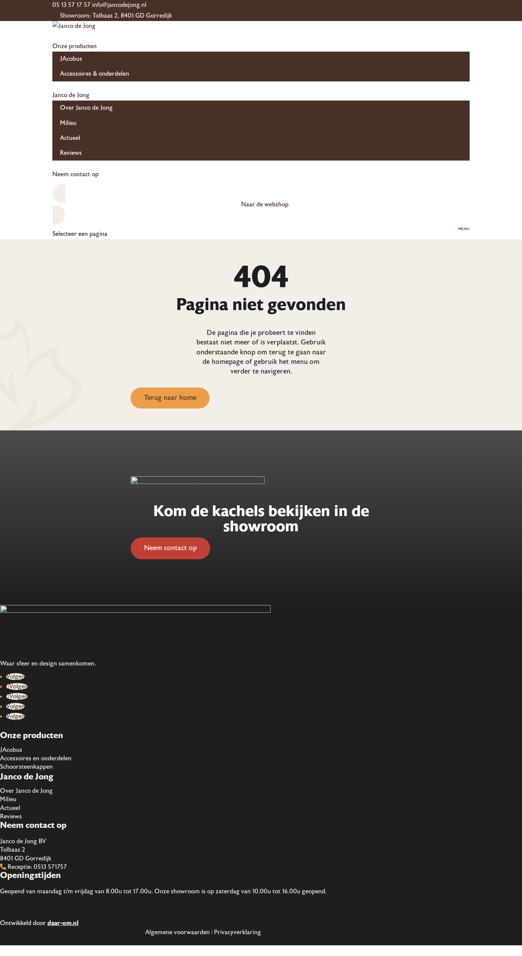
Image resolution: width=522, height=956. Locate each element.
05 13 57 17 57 (71, 5)
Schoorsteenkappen (26, 766)
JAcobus (71, 58)
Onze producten (74, 46)
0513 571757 (50, 866)
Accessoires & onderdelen (94, 73)
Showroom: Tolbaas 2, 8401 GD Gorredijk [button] (116, 15)
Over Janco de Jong (86, 107)
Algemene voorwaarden (177, 932)
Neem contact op (75, 174)
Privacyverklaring (237, 932)
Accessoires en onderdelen (35, 758)
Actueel (70, 138)
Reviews (71, 152)
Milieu (68, 123)
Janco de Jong (70, 95)
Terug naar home (170, 398)
